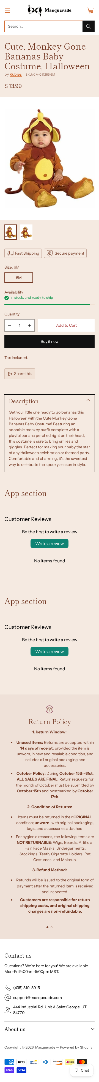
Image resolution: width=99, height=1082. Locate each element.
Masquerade (45, 1047)
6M (19, 277)
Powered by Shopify (76, 1047)
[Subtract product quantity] (10, 325)
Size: (12, 267)
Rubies (16, 74)
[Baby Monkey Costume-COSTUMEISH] (49, 158)
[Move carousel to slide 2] (52, 927)
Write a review (49, 543)
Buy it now (50, 341)
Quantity (12, 314)
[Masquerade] (49, 10)
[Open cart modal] (90, 10)
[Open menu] (7, 10)
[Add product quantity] (29, 325)
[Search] (88, 26)
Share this (23, 373)
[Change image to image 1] (10, 232)
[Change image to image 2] (26, 232)
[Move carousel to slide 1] (47, 927)
